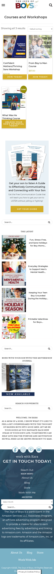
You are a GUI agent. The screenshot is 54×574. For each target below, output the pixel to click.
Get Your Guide (27, 209)
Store (27, 487)
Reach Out (27, 470)
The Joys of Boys (27, 5)
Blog (27, 482)
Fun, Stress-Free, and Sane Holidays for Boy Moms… (38, 243)
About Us (27, 477)
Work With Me (27, 492)
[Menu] (3, 5)
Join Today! (14, 77)
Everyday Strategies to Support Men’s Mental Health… (38, 269)
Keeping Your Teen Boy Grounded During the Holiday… (38, 295)
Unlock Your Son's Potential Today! (13, 124)
